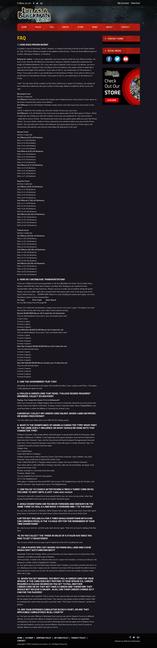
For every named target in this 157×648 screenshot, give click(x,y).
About (109, 26)
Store (80, 26)
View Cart (135, 3)
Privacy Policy (78, 637)
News (95, 26)
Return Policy (61, 637)
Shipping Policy (43, 637)
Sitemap (29, 637)
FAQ (51, 26)
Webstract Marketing (132, 641)
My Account (123, 3)
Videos (65, 26)
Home (24, 26)
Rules (38, 26)
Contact (125, 26)
